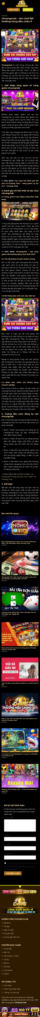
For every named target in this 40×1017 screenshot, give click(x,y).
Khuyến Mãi (8, 934)
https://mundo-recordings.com (14, 997)
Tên (6, 835)
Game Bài (7, 949)
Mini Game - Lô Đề (11, 956)
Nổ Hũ (6, 963)
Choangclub (7, 65)
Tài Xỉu (6, 959)
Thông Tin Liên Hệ (11, 993)
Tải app (7, 926)
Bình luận (8, 818)
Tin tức (4, 15)
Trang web (8, 854)
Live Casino (8, 970)
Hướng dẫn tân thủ (12, 937)
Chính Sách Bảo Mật (12, 989)
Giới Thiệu (8, 985)
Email (6, 844)
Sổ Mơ (6, 974)
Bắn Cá (6, 952)
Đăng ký (7, 923)
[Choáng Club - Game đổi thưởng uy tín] (22, 3)
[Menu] (3, 3)
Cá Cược (7, 967)
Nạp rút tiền (9, 930)
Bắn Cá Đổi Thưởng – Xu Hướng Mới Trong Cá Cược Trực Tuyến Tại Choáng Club (19, 476)
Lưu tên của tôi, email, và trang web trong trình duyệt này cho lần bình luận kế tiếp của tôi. (20, 866)
